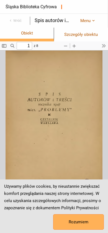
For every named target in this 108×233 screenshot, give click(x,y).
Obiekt (27, 33)
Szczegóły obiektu (81, 34)
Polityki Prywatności (80, 207)
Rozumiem (78, 221)
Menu (85, 20)
